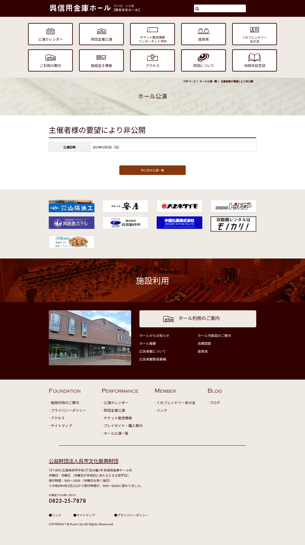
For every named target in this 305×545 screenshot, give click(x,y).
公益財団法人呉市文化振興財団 (83, 460)
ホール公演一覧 (208, 81)
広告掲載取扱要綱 (152, 359)
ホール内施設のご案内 (214, 335)
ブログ (215, 402)
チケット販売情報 (118, 417)
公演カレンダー (116, 402)
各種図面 (204, 343)
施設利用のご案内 (65, 402)
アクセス (58, 417)
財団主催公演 (114, 410)
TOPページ (189, 81)
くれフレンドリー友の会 (176, 402)
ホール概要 (147, 343)
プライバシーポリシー (68, 410)
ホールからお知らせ (154, 335)
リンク (162, 410)
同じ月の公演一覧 (152, 170)
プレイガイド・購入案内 (123, 425)
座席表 (203, 351)
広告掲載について (152, 351)
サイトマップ (61, 425)
